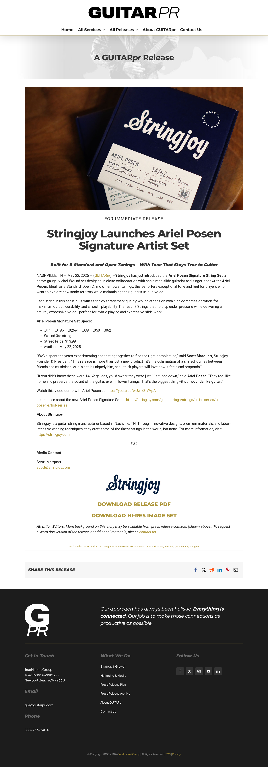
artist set (169, 546)
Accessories (122, 546)
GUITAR (102, 275)
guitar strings (182, 546)
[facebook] (180, 671)
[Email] (236, 570)
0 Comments (137, 546)
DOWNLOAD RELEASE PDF (134, 504)
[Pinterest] (228, 570)
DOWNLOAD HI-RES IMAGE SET (134, 515)
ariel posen (157, 546)
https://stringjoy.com (53, 434)
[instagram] (199, 671)
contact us (147, 532)
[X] (204, 570)
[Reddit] (212, 570)
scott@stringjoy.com (53, 467)
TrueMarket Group (129, 754)
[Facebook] (196, 570)
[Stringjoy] (134, 475)
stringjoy (194, 546)
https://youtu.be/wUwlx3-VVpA (131, 390)
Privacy (176, 754)
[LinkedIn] (220, 570)
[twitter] (189, 671)
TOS (168, 754)
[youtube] (208, 671)
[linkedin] (218, 671)
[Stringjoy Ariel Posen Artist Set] (134, 88)
